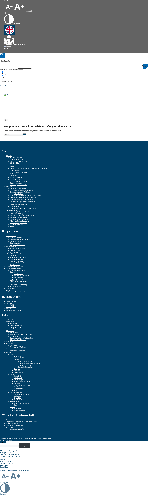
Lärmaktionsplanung (16, 214)
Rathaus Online (11, 301)
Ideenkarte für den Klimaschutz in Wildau (23, 197)
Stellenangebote (11, 307)
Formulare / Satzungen (21, 172)
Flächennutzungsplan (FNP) (19, 223)
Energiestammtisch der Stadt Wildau (21, 190)
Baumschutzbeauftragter (17, 270)
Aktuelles (9, 156)
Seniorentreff (14, 332)
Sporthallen (17, 360)
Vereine (12, 407)
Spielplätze (13, 323)
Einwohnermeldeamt (12, 252)
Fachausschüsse (15, 250)
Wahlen (8, 290)
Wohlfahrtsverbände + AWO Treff (21, 334)
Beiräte (12, 272)
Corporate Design (15, 179)
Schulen (12, 329)
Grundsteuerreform (16, 165)
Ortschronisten (14, 283)
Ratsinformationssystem (17, 248)
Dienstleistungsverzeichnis (14, 254)
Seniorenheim (14, 336)
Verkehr (12, 167)
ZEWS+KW (18, 378)
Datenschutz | (12, 438)
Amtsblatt (17, 170)
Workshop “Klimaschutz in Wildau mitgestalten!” (25, 195)
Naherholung (10, 341)
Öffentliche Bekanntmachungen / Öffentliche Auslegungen (28, 168)
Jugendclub (17, 398)
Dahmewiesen (14, 206)
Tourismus (9, 343)
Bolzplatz (17, 370)
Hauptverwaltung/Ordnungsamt (20, 239)
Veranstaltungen (15, 401)
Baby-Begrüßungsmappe (18, 257)
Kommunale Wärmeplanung (19, 219)
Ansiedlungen (10, 420)
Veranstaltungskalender (21, 403)
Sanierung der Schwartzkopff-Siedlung (22, 212)
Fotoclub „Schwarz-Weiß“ (22, 385)
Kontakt (8, 308)
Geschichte (13, 176)
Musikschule (18, 387)
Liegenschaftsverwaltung (18, 245)
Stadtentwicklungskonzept (18, 217)
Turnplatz (17, 369)
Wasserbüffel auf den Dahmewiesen (25, 208)
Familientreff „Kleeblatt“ (22, 394)
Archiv (12, 305)
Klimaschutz (10, 186)
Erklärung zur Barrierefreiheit (15, 292)
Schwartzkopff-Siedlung (18, 347)
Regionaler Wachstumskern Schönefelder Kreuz (21, 422)
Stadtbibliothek (19, 399)
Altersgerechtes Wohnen (18, 340)
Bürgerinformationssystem (14, 266)
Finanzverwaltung (16, 241)
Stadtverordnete (11, 247)
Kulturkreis (17, 376)
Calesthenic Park (19, 372)
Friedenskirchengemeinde (22, 381)
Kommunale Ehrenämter (14, 268)
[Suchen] (24, 134)
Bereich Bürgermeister (17, 237)
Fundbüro (13, 256)
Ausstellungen (18, 380)
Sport (11, 354)
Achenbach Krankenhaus (18, 351)
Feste (15, 405)
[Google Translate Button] (9, 30)
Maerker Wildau (15, 265)
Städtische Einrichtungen (14, 310)
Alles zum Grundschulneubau (19, 221)
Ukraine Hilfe (14, 163)
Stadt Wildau (10, 174)
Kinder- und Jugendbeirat (22, 275)
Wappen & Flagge (16, 177)
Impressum (3, 438)
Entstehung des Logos (21, 181)
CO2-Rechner (18, 194)
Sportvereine (18, 408)
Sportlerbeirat (18, 279)
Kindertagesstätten (16, 325)
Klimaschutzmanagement (18, 188)
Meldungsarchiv (19, 159)
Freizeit (8, 352)
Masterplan (13, 345)
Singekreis (17, 390)
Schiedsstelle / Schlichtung (18, 285)
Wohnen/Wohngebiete (13, 320)
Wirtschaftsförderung (12, 423)
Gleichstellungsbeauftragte (18, 281)
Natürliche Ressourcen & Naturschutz (22, 199)
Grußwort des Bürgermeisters (19, 161)
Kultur (12, 374)
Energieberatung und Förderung (20, 192)
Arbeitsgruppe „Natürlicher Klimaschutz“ (23, 201)
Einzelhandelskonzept (17, 224)
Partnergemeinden (16, 183)
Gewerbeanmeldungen (17, 259)
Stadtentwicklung (11, 210)
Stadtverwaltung (11, 236)
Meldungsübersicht (16, 157)
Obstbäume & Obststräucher (19, 205)
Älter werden (10, 331)
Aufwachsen (10, 322)
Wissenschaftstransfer (17, 429)
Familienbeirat (18, 274)
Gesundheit (9, 349)
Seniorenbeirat (18, 277)
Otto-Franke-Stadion (20, 358)
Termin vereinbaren (24, 470)
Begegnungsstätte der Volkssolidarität (22, 338)
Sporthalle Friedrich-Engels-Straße (29, 363)
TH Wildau (9, 427)
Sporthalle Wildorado (25, 361)
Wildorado (17, 356)
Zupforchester (18, 389)
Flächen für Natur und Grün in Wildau (22, 215)
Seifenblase (17, 396)
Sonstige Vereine (19, 410)
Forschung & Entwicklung (14, 425)
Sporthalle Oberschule (25, 365)
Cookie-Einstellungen (44, 438)
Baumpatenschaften (16, 203)
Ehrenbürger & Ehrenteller (18, 185)
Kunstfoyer (17, 383)
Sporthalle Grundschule (25, 367)
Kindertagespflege (16, 327)
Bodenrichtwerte (11, 288)
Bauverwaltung (15, 243)
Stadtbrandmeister (15, 286)
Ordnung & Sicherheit (17, 263)
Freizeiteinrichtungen (16, 392)
